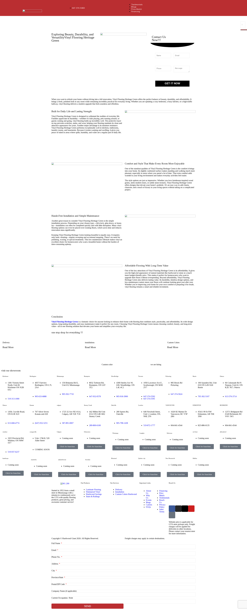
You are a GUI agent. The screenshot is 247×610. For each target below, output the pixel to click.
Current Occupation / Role (62, 598)
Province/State (57, 577)
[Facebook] (172, 508)
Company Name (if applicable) (64, 591)
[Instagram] (178, 508)
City (53, 570)
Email (54, 550)
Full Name (56, 543)
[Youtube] (191, 508)
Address (55, 564)
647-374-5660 (187, 490)
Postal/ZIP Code (58, 584)
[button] (123, 353)
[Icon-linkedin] (172, 515)
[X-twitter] (185, 508)
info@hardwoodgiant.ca (193, 498)
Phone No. (56, 557)
